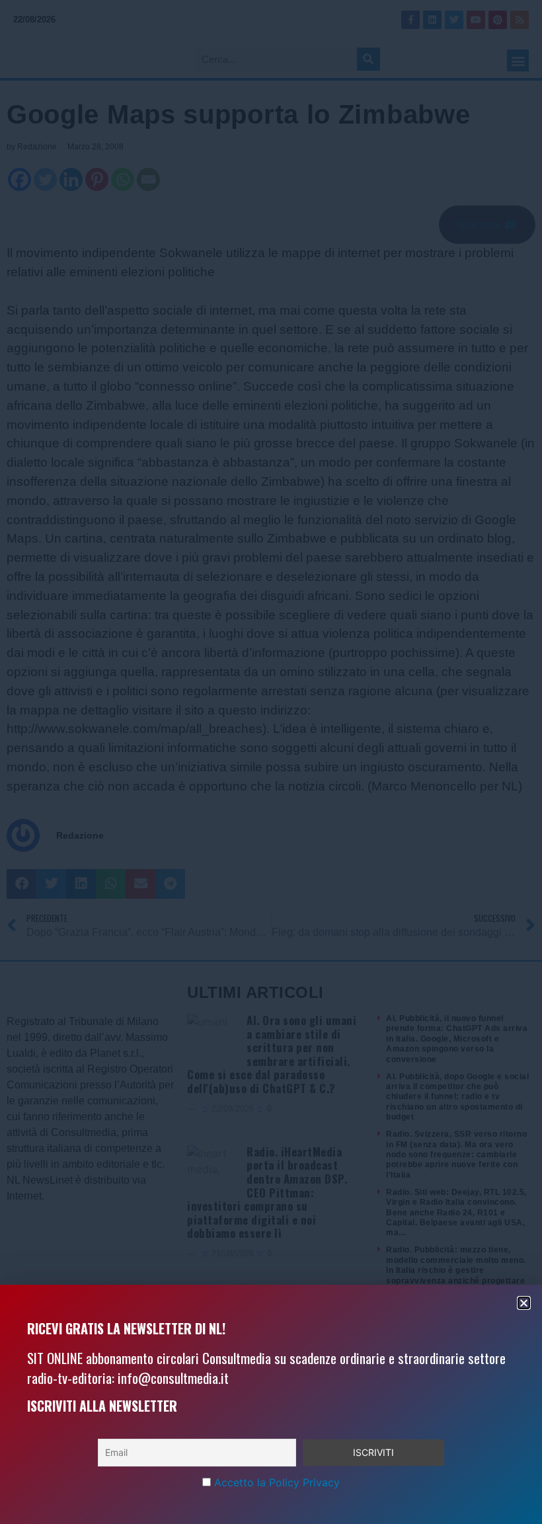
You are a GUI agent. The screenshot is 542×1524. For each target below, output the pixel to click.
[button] (524, 1303)
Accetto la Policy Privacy (277, 1482)
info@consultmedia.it (173, 1377)
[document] (271, 762)
